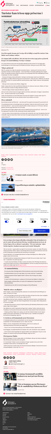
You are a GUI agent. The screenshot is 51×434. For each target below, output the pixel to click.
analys (22, 347)
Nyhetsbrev (29, 414)
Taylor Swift (31, 154)
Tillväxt (7, 154)
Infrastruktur (9, 352)
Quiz (3, 424)
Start (17, 5)
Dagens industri (22, 265)
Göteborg (40, 354)
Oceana (14, 354)
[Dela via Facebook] (2, 159)
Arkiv (28, 415)
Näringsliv (4, 414)
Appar (28, 412)
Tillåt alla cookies (42, 230)
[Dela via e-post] (11, 159)
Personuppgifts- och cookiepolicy (34, 418)
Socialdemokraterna (7, 354)
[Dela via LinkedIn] (8, 159)
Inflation (36, 154)
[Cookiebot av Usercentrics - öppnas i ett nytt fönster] (43, 202)
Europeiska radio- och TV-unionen (16, 154)
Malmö (43, 154)
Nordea (3, 154)
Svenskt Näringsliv (21, 354)
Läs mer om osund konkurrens (16, 393)
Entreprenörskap (39, 5)
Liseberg (36, 352)
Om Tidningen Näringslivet (32, 419)
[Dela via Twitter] (5, 159)
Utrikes (4, 421)
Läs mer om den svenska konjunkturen (16, 194)
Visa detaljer (44, 226)
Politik (4, 352)
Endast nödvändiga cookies (25, 230)
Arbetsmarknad (24, 5)
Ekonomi (31, 5)
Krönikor (4, 422)
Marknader (34, 354)
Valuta (26, 154)
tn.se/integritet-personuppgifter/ (24, 213)
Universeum (28, 354)
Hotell (40, 154)
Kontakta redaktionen (31, 416)
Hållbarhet (5, 419)
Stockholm (3, 156)
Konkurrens (15, 352)
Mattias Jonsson (42, 352)
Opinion (4, 418)
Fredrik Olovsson (30, 352)
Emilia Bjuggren (22, 352)
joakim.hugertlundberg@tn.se (17, 364)
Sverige (44, 354)
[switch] (19, 222)
